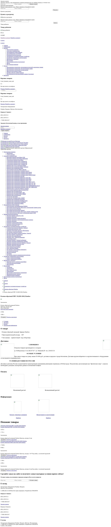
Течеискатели (10, 268)
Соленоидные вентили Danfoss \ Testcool (17, 228)
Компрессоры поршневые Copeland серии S (18, 171)
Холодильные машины (12, 49)
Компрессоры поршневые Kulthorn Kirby (17, 200)
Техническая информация (10, 325)
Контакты (6, 75)
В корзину (3, 317)
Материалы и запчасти (12, 59)
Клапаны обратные (12, 217)
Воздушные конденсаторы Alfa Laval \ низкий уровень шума (22, 211)
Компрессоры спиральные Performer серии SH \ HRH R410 (22, 187)
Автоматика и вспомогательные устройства (18, 56)
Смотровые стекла (11, 238)
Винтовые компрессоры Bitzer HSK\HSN (17, 158)
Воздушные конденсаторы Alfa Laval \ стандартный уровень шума (24, 207)
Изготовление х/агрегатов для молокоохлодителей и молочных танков (25, 67)
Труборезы (9, 267)
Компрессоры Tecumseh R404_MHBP (16, 194)
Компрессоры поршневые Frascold (15, 176)
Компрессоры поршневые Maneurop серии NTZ (19, 180)
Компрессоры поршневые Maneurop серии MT (19, 177)
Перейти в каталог (5, 38)
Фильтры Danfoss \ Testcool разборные (16, 240)
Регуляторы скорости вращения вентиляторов (18, 255)
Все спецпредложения (12, 64)
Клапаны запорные (12, 221)
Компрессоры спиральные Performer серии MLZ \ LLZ (21, 181)
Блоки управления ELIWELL (14, 259)
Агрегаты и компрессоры (13, 51)
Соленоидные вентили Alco (14, 229)
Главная (6, 45)
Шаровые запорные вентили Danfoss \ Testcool (19, 242)
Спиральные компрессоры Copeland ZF (17, 161)
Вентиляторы (10, 264)
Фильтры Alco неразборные (14, 236)
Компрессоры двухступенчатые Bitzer (16, 165)
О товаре (6, 321)
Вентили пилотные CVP (13, 225)
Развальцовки (10, 271)
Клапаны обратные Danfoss (14, 245)
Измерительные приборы (13, 275)
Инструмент (10, 60)
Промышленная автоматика (14, 55)
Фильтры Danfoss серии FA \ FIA (15, 215)
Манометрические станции (14, 274)
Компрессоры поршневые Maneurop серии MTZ (19, 179)
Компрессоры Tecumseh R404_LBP (16, 192)
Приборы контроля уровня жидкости (16, 218)
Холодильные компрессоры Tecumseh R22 (17, 190)
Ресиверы (9, 253)
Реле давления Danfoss (12, 248)
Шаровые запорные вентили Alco (15, 244)
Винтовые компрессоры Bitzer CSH (16, 157)
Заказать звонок (5, 126)
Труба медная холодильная (13, 263)
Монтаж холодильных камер (14, 71)
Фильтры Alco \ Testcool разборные (16, 237)
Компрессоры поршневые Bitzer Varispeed (17, 166)
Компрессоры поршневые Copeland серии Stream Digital (21, 175)
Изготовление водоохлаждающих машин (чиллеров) (20, 74)
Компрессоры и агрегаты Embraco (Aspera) (18, 188)
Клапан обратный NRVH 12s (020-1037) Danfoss (13, 458)
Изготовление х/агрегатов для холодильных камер (20, 68)
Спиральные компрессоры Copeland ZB (17, 162)
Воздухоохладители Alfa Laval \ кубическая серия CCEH (21, 213)
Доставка (6, 322)
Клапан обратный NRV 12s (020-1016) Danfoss (13, 427)
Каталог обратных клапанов (18, 415)
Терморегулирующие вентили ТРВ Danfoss (18, 230)
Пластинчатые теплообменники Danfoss (17, 206)
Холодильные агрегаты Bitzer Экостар (16, 169)
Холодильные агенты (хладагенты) (16, 61)
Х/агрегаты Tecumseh (12, 196)
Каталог (6, 48)
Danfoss (18, 418)
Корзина (3, 89)
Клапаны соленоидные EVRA (14, 222)
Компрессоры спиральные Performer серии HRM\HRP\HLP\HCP (23, 185)
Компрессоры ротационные (14, 195)
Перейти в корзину (15, 38)
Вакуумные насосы (12, 270)
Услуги (5, 66)
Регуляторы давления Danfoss (14, 232)
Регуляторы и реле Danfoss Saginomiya (16, 249)
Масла (8, 63)
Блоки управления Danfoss (13, 257)
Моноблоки (10, 153)
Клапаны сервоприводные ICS (15, 223)
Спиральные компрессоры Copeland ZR (17, 164)
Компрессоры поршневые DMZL (15, 203)
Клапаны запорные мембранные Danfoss (17, 241)
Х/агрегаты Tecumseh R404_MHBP (16, 198)
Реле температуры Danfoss (13, 247)
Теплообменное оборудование (14, 52)
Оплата (5, 324)
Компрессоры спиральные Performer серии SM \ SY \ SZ (21, 183)
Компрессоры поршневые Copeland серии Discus (19, 173)
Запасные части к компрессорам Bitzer (16, 261)
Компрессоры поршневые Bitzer (15, 168)
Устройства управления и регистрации (17, 57)
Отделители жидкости (12, 251)
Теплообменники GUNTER (14, 53)
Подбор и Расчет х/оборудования (15, 72)
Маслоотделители (11, 252)
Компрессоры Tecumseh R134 (14, 191)
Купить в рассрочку (12, 317)
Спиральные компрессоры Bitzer (15, 160)
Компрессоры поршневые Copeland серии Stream (19, 172)
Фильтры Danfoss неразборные (15, 234)
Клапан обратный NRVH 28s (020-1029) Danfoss (13, 442)
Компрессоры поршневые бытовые (16, 199)
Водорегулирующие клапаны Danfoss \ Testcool (19, 233)
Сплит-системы (11, 154)
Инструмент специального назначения (17, 272)
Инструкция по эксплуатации (45, 415)
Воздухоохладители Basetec (14, 209)
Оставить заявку (33, 480)
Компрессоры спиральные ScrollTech (16, 202)
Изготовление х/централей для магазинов (17, 70)
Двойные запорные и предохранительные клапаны (20, 219)
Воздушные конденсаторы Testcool (16, 210)
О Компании (7, 47)
